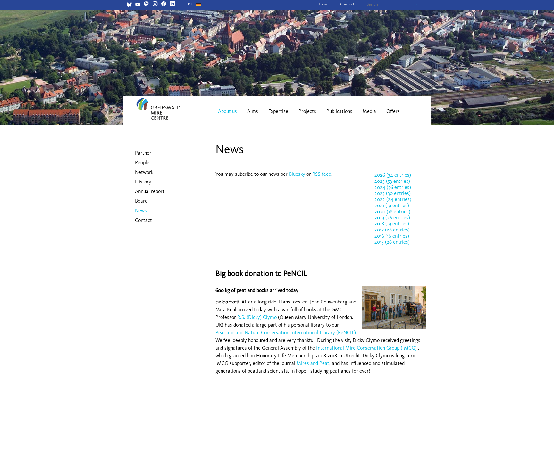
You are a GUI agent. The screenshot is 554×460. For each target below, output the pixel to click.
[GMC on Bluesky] (129, 5)
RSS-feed (321, 174)
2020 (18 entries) (392, 211)
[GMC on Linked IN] (172, 4)
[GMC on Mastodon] (146, 4)
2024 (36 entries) (392, 187)
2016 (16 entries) (391, 236)
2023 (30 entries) (392, 193)
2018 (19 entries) (391, 224)
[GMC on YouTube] (137, 5)
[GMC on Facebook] (163, 4)
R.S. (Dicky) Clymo (257, 317)
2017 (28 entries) (392, 230)
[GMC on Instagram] (155, 4)
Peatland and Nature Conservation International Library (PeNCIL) (285, 332)
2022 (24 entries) (392, 199)
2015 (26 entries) (392, 242)
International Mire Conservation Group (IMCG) (366, 348)
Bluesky (297, 174)
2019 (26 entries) (392, 217)
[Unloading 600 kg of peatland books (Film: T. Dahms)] (392, 330)
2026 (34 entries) (392, 175)
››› (415, 4)
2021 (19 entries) (391, 205)
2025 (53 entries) (392, 181)
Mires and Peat (313, 363)
